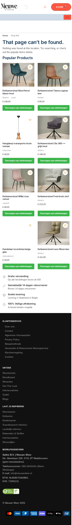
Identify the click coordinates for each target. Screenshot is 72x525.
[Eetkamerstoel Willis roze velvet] (18, 180)
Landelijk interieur (12, 429)
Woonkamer (9, 411)
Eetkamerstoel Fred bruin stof (53, 196)
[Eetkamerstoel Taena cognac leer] (53, 75)
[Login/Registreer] (46, 7)
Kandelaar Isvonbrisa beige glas (17, 250)
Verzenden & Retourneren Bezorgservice (26, 348)
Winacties (8, 381)
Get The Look (10, 386)
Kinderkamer (9, 420)
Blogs (5, 399)
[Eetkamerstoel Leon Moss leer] (53, 233)
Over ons (10, 326)
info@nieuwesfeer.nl (21, 473)
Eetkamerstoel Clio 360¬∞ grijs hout (51, 145)
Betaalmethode (13, 344)
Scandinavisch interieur (15, 424)
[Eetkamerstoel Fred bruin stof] (53, 180)
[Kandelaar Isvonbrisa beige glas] (18, 233)
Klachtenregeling (14, 352)
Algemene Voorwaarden (17, 335)
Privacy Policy (12, 339)
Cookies (9, 356)
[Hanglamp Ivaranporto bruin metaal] (18, 128)
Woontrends (9, 373)
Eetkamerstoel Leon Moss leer (53, 249)
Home (5, 35)
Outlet (6, 394)
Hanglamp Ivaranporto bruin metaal (17, 145)
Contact (9, 331)
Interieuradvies (10, 390)
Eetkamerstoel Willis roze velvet (16, 197)
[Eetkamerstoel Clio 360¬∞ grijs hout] (53, 128)
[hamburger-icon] (67, 17)
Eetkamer (8, 416)
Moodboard (9, 377)
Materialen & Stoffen (13, 433)
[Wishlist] (30, 67)
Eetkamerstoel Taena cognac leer (53, 92)
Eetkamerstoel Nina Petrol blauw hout (16, 92)
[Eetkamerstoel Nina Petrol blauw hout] (18, 75)
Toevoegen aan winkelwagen (18, 108)
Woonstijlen (9, 442)
